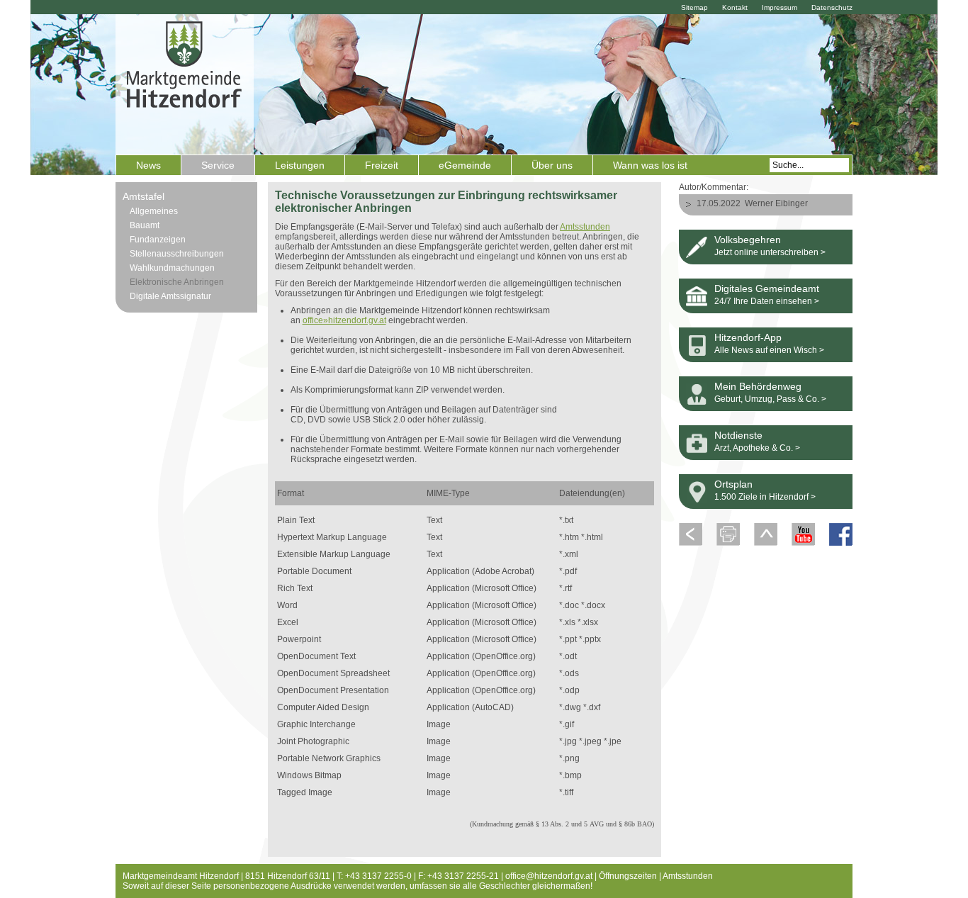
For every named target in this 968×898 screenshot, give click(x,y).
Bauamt (144, 225)
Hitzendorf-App (748, 337)
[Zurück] (690, 543)
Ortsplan (733, 484)
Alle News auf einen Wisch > (769, 350)
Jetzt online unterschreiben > (770, 252)
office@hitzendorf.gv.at (548, 876)
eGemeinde (465, 165)
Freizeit (381, 165)
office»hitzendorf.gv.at (344, 320)
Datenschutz (831, 7)
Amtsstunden (585, 227)
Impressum (779, 7)
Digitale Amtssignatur (170, 296)
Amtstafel (143, 196)
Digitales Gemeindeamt (766, 288)
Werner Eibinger (776, 203)
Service (218, 165)
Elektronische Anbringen (177, 282)
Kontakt (735, 7)
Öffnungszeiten (628, 876)
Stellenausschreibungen (177, 254)
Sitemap (694, 7)
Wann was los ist (650, 165)
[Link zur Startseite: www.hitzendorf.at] (185, 83)
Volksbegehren (747, 239)
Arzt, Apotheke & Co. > (757, 448)
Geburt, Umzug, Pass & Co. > (770, 399)
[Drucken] (728, 543)
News (148, 165)
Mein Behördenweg (757, 386)
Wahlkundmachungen (172, 268)
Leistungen (300, 165)
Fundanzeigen (158, 240)
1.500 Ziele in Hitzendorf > (765, 497)
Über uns (552, 165)
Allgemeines (154, 211)
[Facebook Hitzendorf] (840, 543)
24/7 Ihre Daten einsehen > (766, 301)
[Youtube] (803, 543)
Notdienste (738, 435)
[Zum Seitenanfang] (765, 543)
